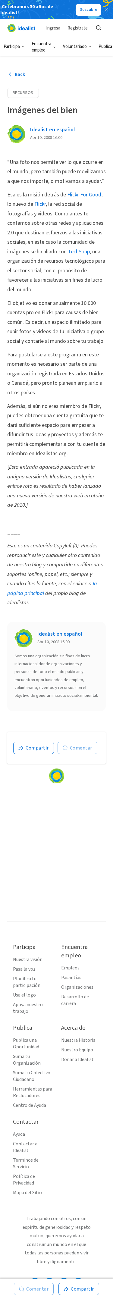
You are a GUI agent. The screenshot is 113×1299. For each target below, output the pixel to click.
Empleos (70, 968)
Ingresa (53, 28)
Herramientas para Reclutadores (32, 1092)
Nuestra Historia (78, 1040)
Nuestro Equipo (77, 1050)
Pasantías (71, 977)
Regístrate (77, 28)
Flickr (40, 204)
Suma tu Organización (27, 1059)
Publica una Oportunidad (26, 1043)
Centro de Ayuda (29, 1105)
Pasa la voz (24, 969)
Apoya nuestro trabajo (28, 1008)
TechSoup (79, 251)
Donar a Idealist (77, 1059)
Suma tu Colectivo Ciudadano (31, 1076)
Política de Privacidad (24, 1179)
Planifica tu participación (26, 982)
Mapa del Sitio (27, 1192)
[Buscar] (98, 28)
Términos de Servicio (26, 1163)
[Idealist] (21, 28)
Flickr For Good (84, 195)
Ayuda (19, 1134)
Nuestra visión (27, 959)
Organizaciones (77, 987)
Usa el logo (24, 995)
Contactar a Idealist (25, 1147)
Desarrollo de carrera (75, 1000)
